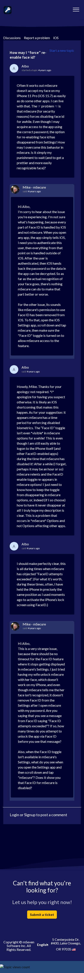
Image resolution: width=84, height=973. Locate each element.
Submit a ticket (42, 914)
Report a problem (37, 38)
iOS (56, 38)
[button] (76, 8)
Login (14, 814)
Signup (30, 814)
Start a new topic (62, 50)
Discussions (12, 38)
